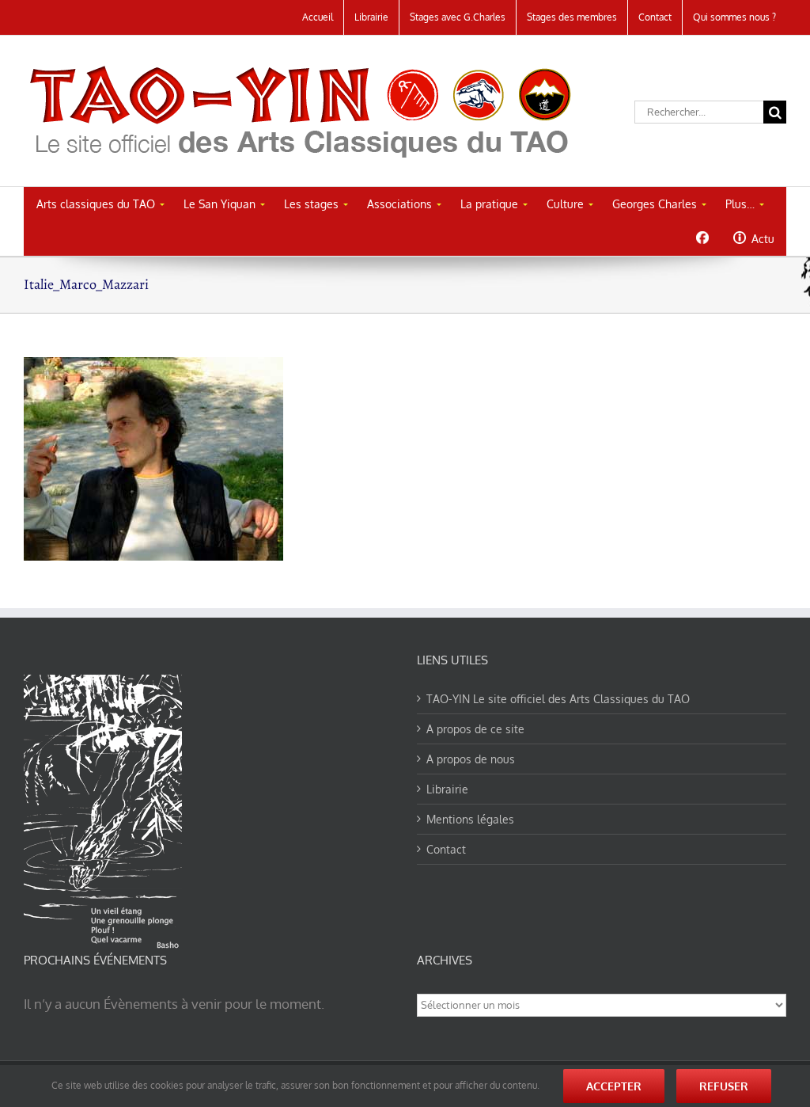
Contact (446, 849)
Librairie (447, 789)
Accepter (614, 1086)
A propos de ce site (475, 729)
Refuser (723, 1086)
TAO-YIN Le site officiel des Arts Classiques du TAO (558, 699)
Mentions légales (470, 819)
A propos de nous (470, 759)
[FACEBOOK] (702, 237)
